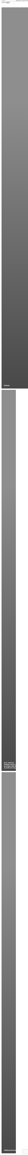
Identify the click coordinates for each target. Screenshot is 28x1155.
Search (7, 2)
